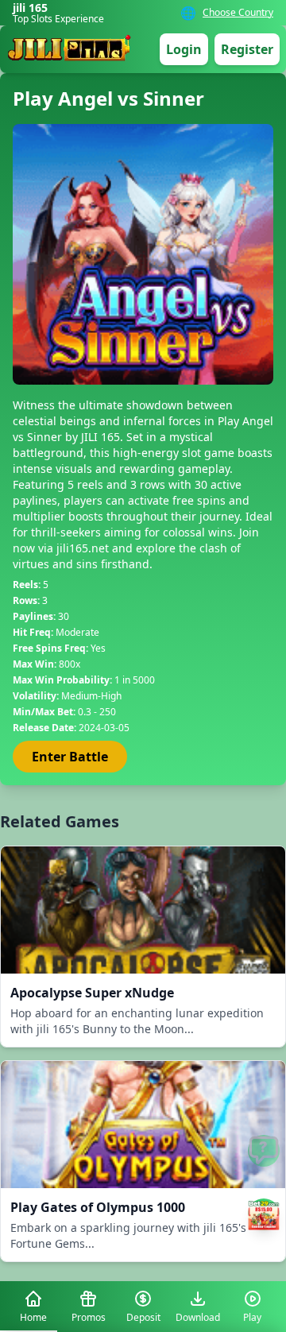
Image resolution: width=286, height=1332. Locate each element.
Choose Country (238, 12)
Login (184, 49)
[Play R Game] (264, 1214)
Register (247, 49)
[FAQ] (264, 1151)
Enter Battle (70, 756)
